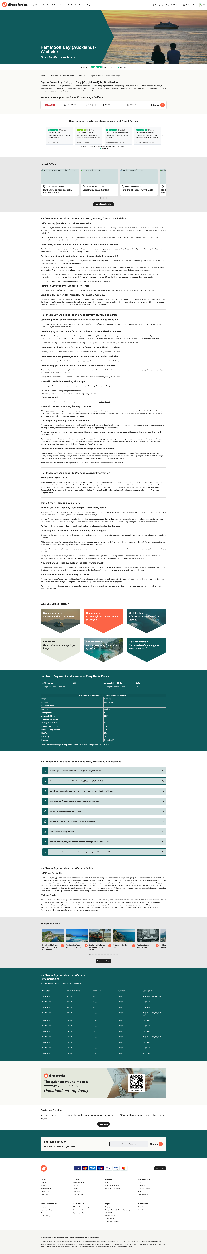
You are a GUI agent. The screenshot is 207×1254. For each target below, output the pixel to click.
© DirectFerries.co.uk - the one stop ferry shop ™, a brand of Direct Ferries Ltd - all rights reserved (70, 1237)
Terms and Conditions (112, 1221)
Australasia (54, 76)
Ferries (75, 1185)
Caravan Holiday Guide (129, 343)
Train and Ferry (78, 1194)
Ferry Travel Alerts (144, 1194)
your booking (63, 535)
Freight (75, 1188)
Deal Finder (113, 413)
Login (107, 1182)
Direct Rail (141, 1210)
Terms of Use (109, 1218)
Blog (88, 5)
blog (104, 305)
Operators (63, 5)
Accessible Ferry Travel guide (90, 444)
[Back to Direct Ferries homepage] (15, 5)
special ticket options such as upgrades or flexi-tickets (93, 519)
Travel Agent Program (80, 1213)
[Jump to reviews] (103, 67)
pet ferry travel (104, 402)
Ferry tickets (45, 1194)
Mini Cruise (76, 1191)
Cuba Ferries (142, 1207)
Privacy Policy (110, 1215)
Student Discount (46, 1216)
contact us (155, 1241)
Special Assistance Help (50, 444)
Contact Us (141, 1185)
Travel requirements (48, 482)
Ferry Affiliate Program (80, 1210)
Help (139, 1191)
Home (43, 76)
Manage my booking (112, 1185)
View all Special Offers (103, 204)
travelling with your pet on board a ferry (94, 386)
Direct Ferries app (86, 545)
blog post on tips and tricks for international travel (91, 490)
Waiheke (82, 76)
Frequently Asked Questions (104, 526)
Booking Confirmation (112, 1188)
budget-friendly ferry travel (71, 281)
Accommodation (78, 1182)
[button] (104, 770)
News (42, 1213)
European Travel (47, 493)
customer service (92, 441)
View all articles (103, 961)
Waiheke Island (68, 76)
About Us (44, 1207)
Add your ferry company (81, 1207)
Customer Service (144, 1188)
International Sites (47, 1210)
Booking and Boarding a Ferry (77, 526)
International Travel (148, 490)
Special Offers (73, 5)
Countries (82, 5)
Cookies (108, 1207)
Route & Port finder (47, 1188)
